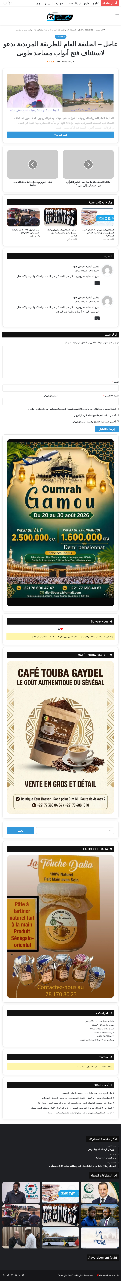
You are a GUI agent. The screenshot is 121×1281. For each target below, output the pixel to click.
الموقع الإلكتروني (50, 395)
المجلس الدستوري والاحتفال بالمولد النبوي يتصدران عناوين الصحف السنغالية (98, 232)
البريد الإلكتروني (111, 395)
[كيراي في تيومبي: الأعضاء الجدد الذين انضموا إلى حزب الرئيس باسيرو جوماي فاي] (21, 1192)
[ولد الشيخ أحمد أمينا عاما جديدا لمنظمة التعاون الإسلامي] (100, 1192)
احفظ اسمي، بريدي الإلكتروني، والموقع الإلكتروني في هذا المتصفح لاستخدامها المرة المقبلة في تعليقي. (72, 409)
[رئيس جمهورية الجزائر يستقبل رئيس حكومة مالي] (21, 1237)
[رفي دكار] (60, 16)
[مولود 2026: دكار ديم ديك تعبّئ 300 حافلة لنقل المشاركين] (61, 1237)
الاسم (115, 382)
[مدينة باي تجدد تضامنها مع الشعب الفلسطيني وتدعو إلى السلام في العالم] (100, 1237)
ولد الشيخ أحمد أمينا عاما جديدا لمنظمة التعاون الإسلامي (86, 1093)
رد (97, 283)
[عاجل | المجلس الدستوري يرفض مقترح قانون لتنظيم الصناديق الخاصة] (60, 217)
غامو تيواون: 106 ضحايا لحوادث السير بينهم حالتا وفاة (60, 3)
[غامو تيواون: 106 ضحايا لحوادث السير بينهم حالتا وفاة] (23, 217)
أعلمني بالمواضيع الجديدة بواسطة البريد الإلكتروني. (94, 421)
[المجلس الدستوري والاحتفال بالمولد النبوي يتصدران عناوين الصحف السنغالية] (97, 217)
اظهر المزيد (61, 134)
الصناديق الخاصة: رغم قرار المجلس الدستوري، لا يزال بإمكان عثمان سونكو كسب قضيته (71, 1108)
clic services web (107, 1275)
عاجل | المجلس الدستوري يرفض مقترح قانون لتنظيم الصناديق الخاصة (62, 232)
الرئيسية (99, 29)
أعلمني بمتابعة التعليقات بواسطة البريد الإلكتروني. (94, 415)
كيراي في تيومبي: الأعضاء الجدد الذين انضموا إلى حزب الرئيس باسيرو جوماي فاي (74, 1103)
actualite (89, 29)
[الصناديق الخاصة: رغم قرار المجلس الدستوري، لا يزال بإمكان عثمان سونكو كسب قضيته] (100, 1215)
